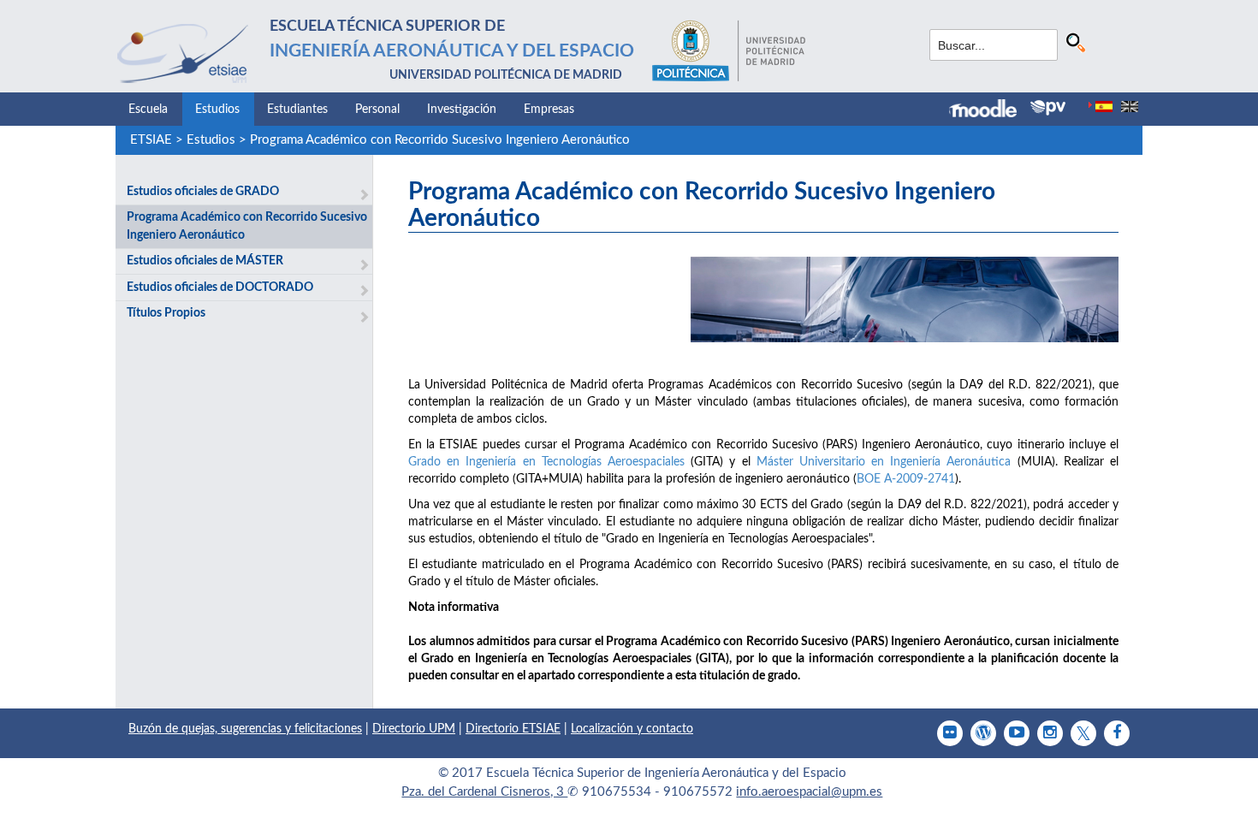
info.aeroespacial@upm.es (809, 791)
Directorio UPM (413, 729)
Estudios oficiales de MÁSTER (205, 261)
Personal (377, 110)
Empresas (549, 110)
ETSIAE (151, 139)
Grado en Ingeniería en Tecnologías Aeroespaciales (546, 462)
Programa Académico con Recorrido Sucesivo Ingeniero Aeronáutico (440, 139)
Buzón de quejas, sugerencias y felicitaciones (245, 729)
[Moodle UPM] (989, 110)
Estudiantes (297, 110)
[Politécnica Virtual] (1047, 108)
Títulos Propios (166, 313)
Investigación (461, 110)
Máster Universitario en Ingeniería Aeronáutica (884, 462)
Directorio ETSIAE (513, 729)
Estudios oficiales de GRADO (203, 192)
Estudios (217, 110)
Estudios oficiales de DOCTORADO (220, 287)
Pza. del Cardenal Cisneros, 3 (484, 791)
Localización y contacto (632, 729)
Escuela (148, 110)
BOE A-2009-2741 (906, 479)
